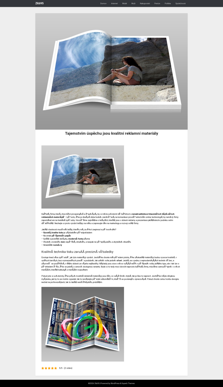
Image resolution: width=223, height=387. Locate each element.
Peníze (157, 3)
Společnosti (181, 3)
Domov (103, 3)
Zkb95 (39, 3)
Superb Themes (128, 383)
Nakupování (145, 3)
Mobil (124, 3)
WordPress (115, 383)
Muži (133, 3)
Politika (168, 3)
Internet (114, 3)
